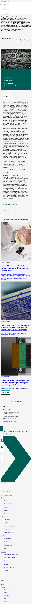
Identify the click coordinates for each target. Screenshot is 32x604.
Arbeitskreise (7, 519)
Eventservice (7, 529)
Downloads (6, 589)
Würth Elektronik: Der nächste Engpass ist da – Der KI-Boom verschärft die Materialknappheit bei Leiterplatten (15, 327)
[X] (1, 581)
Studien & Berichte (14, 85)
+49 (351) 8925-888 (6, 491)
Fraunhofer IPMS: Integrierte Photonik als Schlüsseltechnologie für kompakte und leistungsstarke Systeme (15, 382)
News (5, 500)
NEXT (5, 513)
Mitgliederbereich (8, 545)
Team (5, 561)
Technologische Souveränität (8, 334)
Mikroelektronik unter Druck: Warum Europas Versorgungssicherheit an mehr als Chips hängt (15, 268)
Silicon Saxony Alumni (9, 557)
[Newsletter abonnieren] (2, 454)
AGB (5, 598)
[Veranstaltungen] (2, 440)
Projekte (6, 522)
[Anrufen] (2, 447)
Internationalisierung (11, 275)
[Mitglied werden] (2, 432)
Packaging (11, 276)
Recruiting (3, 278)
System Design (24, 388)
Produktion (17, 276)
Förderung (9, 274)
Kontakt (6, 570)
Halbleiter (6, 85)
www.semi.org (8, 207)
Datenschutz (6, 595)
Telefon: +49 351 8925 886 (10, 418)
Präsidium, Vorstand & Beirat (11, 554)
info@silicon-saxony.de (6, 495)
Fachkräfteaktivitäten (9, 526)
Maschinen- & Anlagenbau (24, 275)
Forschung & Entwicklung (19, 274)
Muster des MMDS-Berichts (17, 169)
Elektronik (3, 274)
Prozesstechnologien (26, 276)
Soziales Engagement (9, 567)
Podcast (6, 507)
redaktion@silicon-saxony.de (10, 421)
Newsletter (6, 510)
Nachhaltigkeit (4, 276)
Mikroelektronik (8, 80)
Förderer (6, 548)
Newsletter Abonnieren (6, 434)
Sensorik (15, 278)
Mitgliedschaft (7, 542)
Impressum (6, 592)
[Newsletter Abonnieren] (16, 459)
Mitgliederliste (7, 538)
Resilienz (9, 278)
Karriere (6, 564)
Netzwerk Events (8, 503)
